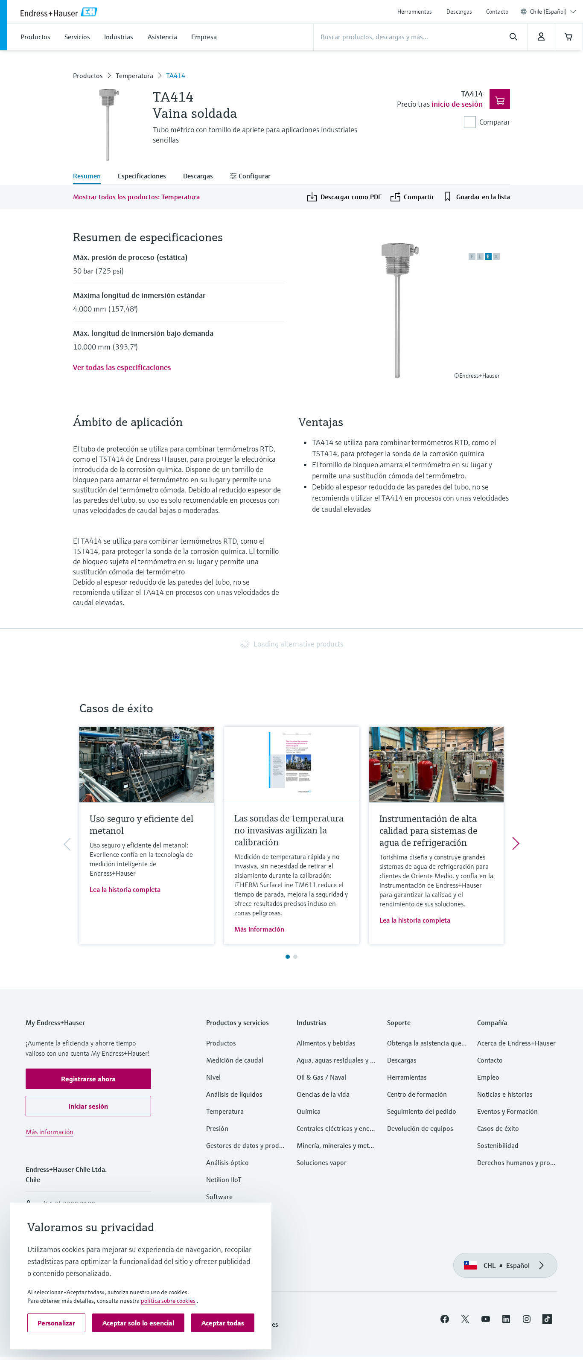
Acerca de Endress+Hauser (516, 1043)
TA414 (175, 75)
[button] (88, 1079)
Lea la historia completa (125, 889)
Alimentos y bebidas (326, 1043)
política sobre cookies (168, 1301)
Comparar (494, 122)
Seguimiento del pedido (421, 1111)
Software (219, 1196)
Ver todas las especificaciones (122, 367)
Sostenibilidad (498, 1145)
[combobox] (553, 11)
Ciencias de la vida (323, 1094)
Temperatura (134, 75)
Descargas (459, 11)
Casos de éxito (498, 1128)
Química (309, 1111)
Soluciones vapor (322, 1162)
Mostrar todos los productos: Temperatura (136, 196)
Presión (217, 1128)
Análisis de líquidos (234, 1094)
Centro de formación (417, 1094)
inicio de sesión (457, 104)
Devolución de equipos (420, 1128)
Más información (259, 929)
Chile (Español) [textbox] (548, 11)
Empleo (488, 1077)
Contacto (497, 11)
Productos (88, 75)
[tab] (91, 177)
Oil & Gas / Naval (321, 1077)
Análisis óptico (227, 1162)
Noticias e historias (505, 1094)
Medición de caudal (234, 1060)
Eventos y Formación (507, 1111)
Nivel (213, 1077)
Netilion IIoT (224, 1179)
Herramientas (414, 11)
